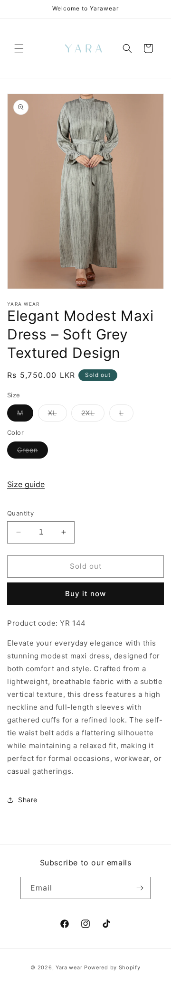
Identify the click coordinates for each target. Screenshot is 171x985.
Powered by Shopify (112, 967)
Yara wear (69, 967)
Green (32, 452)
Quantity (20, 513)
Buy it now (85, 593)
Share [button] (28, 800)
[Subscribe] (139, 888)
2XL (92, 415)
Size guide (26, 484)
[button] (19, 48)
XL (57, 415)
